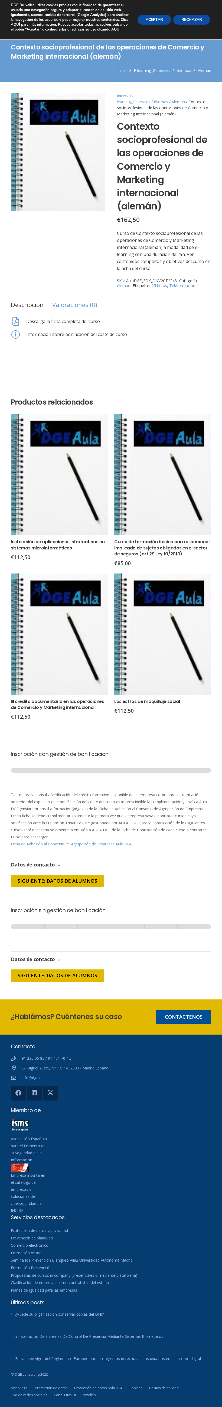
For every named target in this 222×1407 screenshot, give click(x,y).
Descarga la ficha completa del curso (63, 321)
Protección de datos (51, 1387)
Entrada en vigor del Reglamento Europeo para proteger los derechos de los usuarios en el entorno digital (108, 1358)
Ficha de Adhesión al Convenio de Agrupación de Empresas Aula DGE (71, 843)
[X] (50, 1093)
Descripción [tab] (27, 305)
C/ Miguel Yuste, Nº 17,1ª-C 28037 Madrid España (65, 1068)
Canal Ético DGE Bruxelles (75, 1394)
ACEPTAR (154, 19)
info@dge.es (32, 1077)
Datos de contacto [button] (33, 864)
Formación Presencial (30, 1267)
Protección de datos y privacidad (39, 1230)
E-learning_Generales (152, 70)
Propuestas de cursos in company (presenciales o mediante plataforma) (74, 1275)
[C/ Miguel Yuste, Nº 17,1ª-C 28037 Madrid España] (16, 1068)
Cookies (136, 1387)
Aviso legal (19, 1387)
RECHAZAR (191, 19)
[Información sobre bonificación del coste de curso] (18, 334)
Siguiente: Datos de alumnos (57, 881)
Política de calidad (164, 1387)
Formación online (26, 1252)
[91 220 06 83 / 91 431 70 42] (16, 1058)
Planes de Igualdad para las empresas (44, 1290)
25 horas (159, 285)
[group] (111, 775)
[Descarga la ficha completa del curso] (18, 321)
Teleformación (182, 285)
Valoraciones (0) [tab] (74, 305)
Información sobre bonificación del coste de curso (76, 334)
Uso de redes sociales (29, 1394)
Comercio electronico (29, 1245)
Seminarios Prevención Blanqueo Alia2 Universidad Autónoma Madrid (72, 1260)
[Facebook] (18, 1093)
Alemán (204, 70)
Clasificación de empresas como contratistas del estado (60, 1282)
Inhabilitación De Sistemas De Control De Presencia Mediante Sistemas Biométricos (89, 1336)
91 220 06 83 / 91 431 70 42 (46, 1058)
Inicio (122, 70)
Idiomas (184, 70)
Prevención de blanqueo (32, 1238)
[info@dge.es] (16, 1077)
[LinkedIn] (34, 1093)
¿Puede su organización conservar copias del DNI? (59, 1314)
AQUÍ (15, 24)
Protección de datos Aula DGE (98, 1387)
